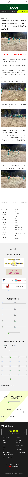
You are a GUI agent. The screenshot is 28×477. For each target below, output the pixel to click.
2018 (4, 232)
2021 (4, 224)
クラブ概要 (18, 440)
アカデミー (19, 464)
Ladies (16, 225)
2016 (4, 237)
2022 (4, 222)
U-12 (16, 223)
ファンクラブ (19, 447)
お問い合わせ (19, 450)
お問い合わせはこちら (14, 432)
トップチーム (18, 214)
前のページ (4, 202)
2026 (4, 212)
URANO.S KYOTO (15, 466)
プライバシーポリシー (21, 452)
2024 (4, 217)
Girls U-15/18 (18, 227)
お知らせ (17, 238)
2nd (16, 216)
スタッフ (18, 442)
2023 (4, 219)
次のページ (24, 202)
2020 (4, 227)
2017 (4, 234)
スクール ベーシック (8, 454)
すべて (16, 212)
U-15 (16, 220)
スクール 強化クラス (8, 457)
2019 (4, 229)
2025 (4, 214)
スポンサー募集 (19, 445)
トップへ (14, 202)
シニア (16, 218)
